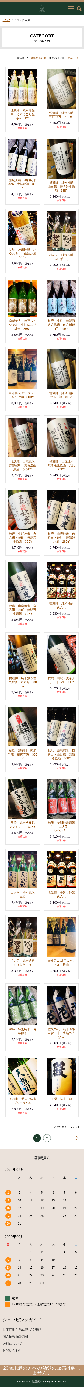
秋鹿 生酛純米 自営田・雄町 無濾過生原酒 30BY (22, 537)
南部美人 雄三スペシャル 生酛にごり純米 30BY (22, 324)
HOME (6, 20)
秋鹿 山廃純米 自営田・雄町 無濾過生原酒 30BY (22, 609)
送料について (12, 1343)
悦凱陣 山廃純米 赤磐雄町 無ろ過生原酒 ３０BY (23, 465)
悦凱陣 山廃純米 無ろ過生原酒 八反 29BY (63, 465)
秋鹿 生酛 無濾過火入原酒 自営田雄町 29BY (61, 324)
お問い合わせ (12, 1350)
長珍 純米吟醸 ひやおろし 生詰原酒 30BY (24, 253)
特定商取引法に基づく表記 (22, 1329)
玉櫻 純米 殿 (61, 1099)
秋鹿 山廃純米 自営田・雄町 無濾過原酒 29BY (61, 537)
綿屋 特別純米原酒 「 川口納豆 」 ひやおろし (63, 826)
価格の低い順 (38, 58)
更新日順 (73, 58)
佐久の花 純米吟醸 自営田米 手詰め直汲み (63, 1033)
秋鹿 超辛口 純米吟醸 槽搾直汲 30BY (22, 754)
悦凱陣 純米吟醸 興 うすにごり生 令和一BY (24, 114)
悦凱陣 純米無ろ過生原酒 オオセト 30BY (22, 682)
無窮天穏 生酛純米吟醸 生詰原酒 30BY (22, 184)
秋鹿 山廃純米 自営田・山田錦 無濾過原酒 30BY (61, 754)
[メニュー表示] (71, 8)
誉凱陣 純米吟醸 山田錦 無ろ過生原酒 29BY (62, 186)
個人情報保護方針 (15, 1336)
